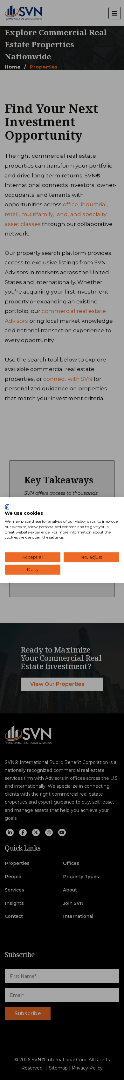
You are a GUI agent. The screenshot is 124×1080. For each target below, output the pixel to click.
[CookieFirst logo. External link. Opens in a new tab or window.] (7, 507)
